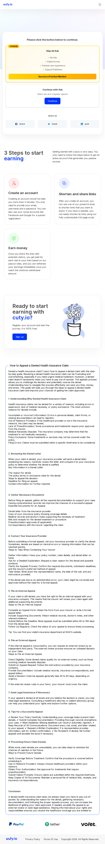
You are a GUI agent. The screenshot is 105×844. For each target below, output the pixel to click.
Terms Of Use (50, 839)
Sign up (20, 336)
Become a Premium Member (52, 76)
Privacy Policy (32, 839)
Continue (52, 101)
